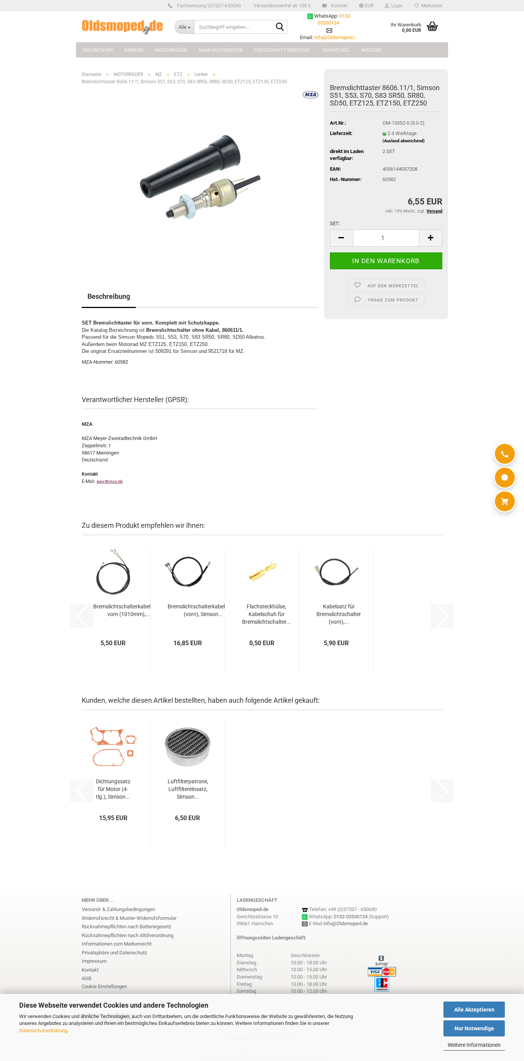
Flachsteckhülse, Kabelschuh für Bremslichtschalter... (266, 614)
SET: (335, 223)
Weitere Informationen (474, 1045)
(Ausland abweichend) (403, 140)
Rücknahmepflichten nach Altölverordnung (127, 935)
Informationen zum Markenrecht (117, 944)
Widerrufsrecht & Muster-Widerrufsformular (129, 918)
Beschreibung (108, 296)
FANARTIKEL (336, 50)
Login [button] (396, 5)
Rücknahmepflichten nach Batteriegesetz (126, 926)
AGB (86, 978)
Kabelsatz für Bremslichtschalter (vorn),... (338, 614)
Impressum (94, 961)
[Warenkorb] (505, 501)
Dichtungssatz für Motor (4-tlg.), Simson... (113, 789)
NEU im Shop (97, 50)
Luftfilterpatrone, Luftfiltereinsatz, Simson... (188, 789)
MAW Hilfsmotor (220, 50)
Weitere (371, 50)
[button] (366, 6)
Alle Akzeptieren (474, 1010)
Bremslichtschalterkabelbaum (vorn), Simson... (203, 610)
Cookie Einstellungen (104, 986)
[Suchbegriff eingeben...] (280, 27)
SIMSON (133, 50)
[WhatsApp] (505, 478)
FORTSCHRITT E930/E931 (282, 50)
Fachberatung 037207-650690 (208, 5)
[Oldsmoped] (122, 27)
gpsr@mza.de (110, 481)
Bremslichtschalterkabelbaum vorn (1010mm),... (128, 610)
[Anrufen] (505, 454)
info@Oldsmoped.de (345, 923)
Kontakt (339, 5)
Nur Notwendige (474, 1028)
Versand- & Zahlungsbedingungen (118, 909)
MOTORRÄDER (171, 50)
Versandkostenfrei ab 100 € (281, 5)
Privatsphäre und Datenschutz (114, 953)
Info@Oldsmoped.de (336, 37)
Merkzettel (430, 5)
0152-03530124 (350, 916)
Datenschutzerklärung (43, 1030)
